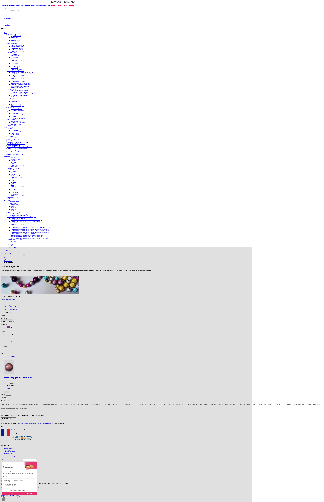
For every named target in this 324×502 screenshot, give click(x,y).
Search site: (4, 255)
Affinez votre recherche (7, 319)
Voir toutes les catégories (17, 42)
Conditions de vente (9, 299)
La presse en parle (9, 454)
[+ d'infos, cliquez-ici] (21, 440)
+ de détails (7, 388)
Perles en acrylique (9, 308)
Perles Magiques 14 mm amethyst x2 (20, 377)
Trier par (3, 312)
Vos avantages (8, 453)
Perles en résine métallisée (11, 309)
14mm (9, 334)
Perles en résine (8, 261)
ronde (8, 341)
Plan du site (7, 450)
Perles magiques (8, 305)
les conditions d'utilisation (44, 423)
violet (8, 327)
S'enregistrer (7, 24)
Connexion (7, 25)
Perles (5, 259)
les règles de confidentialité (29, 423)
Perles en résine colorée (10, 306)
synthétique (10, 349)
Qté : (5, 390)
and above (12, 356)
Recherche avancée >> (7, 253)
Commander (7, 18)
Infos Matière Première (10, 456)
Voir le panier (15, 495)
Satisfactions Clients (9, 451)
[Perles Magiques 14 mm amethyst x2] (9, 374)
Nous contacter (8, 448)
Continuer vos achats (6, 495)
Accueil (3, 30)
